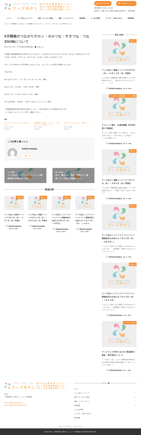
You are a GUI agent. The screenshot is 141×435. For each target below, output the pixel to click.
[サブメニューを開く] (135, 393)
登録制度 (77, 405)
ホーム (76, 389)
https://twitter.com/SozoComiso (15, 405)
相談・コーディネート (81, 401)
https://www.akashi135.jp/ (13, 402)
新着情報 (77, 418)
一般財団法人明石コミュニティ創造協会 (67, 432)
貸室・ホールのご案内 (81, 397)
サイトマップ (78, 426)
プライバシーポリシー (65, 426)
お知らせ (40, 47)
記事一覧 (27, 156)
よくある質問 (78, 409)
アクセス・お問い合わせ (82, 413)
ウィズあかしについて (81, 393)
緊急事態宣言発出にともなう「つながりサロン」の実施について (47, 124)
